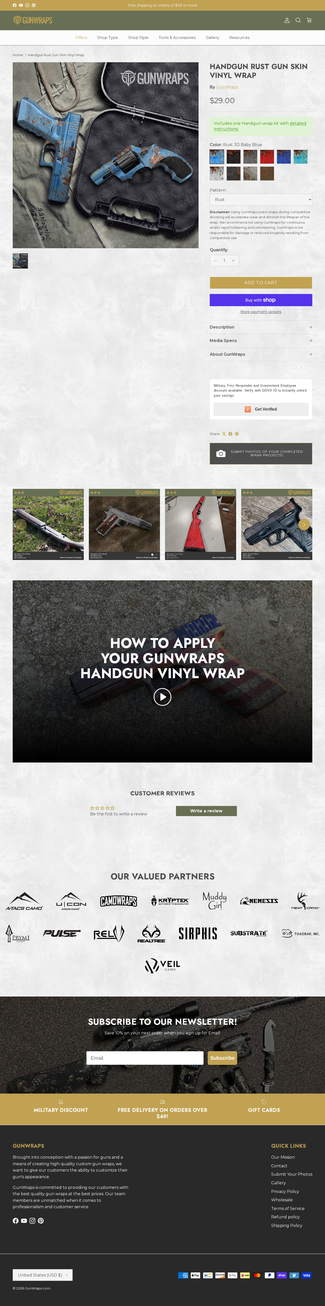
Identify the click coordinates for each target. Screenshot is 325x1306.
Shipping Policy (286, 1225)
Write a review (206, 811)
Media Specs (223, 340)
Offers (81, 37)
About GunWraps (227, 354)
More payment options (260, 312)
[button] (162, 697)
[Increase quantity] (234, 260)
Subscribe (222, 1058)
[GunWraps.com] (32, 20)
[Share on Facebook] (230, 434)
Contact (279, 1165)
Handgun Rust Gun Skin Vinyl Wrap (56, 55)
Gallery (212, 37)
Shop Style (138, 37)
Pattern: (218, 190)
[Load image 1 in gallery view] (106, 155)
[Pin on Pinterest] (237, 434)
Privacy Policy (285, 1191)
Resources (239, 37)
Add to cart (261, 282)
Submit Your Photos (291, 1174)
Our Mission (283, 1157)
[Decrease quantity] (214, 260)
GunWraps (227, 87)
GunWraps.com (37, 1288)
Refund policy (285, 1217)
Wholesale (282, 1200)
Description (222, 327)
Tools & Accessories (177, 37)
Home (18, 55)
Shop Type (107, 37)
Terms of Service (288, 1208)
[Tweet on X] (224, 434)
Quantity (219, 249)
